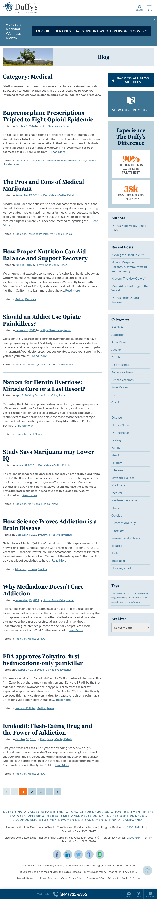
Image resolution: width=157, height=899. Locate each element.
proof (131, 602)
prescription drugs (119, 602)
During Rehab (120, 432)
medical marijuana (140, 597)
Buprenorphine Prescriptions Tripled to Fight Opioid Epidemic (48, 116)
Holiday (116, 462)
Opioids (91, 160)
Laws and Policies (56, 160)
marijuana (127, 597)
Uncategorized (11, 164)
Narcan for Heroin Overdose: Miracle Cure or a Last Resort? (44, 385)
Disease (32, 569)
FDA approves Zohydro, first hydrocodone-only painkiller (43, 659)
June (18, 264)
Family (115, 447)
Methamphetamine (124, 500)
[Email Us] (129, 894)
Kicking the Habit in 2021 (128, 255)
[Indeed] (89, 854)
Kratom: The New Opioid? (128, 278)
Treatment (67, 364)
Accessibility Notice (26, 878)
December (21, 534)
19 (30, 195)
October (20, 126)
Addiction (20, 233)
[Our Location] (138, 894)
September (21, 195)
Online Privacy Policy (72, 878)
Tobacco (116, 545)
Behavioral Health (123, 372)
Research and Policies (125, 538)
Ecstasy (116, 440)
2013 (34, 534)
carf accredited (134, 593)
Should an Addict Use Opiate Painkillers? (42, 320)
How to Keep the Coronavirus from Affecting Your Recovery (129, 266)
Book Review (119, 387)
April (18, 395)
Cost (114, 410)
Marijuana (56, 233)
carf (124, 593)
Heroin (40, 160)
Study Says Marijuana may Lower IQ (48, 455)
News (81, 160)
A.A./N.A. (20, 160)
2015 (29, 264)
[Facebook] (57, 854)
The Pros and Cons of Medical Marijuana (43, 185)
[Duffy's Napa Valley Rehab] (20, 7)
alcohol (118, 593)
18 (30, 600)
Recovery (30, 299)
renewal (138, 602)
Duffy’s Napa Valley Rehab (54, 126)
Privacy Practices (48, 878)
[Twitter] (78, 854)
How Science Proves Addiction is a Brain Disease (50, 524)
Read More (58, 151)
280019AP (133, 827)
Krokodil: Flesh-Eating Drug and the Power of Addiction (47, 729)
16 (23, 264)
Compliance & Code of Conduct (102, 878)
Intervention (119, 470)
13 (26, 330)
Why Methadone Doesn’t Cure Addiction (43, 589)
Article (31, 160)
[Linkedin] (68, 854)
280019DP (133, 837)
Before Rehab (120, 364)
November (21, 600)
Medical (72, 160)
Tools (114, 553)
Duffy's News (120, 425)
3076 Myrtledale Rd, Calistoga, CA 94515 (89, 865)
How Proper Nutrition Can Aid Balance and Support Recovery (45, 254)
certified (145, 593)
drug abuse (116, 597)
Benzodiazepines (122, 379)
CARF (115, 395)
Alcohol (116, 349)
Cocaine (116, 402)
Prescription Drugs (123, 523)
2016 (32, 126)
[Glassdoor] (100, 854)
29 (27, 669)
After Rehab (119, 342)
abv (113, 593)
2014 (28, 395)
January (20, 330)
